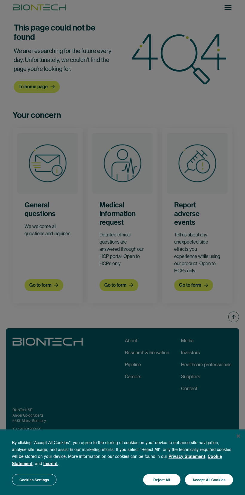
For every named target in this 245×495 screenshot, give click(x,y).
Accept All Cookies (209, 479)
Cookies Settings (34, 479)
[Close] (238, 436)
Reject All (161, 479)
